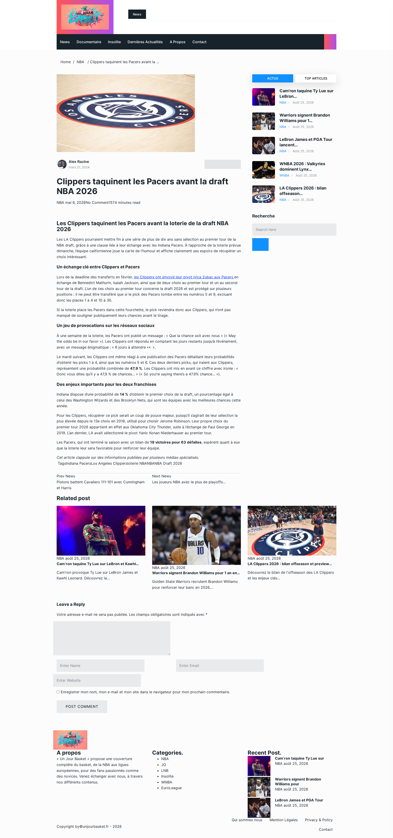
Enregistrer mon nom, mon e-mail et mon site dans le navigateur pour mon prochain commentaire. (145, 692)
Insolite (114, 42)
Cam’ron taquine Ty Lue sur (299, 758)
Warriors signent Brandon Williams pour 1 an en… (196, 573)
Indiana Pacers (78, 463)
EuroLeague (171, 788)
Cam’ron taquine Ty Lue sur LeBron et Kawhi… (98, 563)
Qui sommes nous (247, 820)
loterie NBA (137, 463)
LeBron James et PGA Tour (299, 800)
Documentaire (89, 42)
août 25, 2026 (77, 558)
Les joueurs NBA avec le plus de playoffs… (189, 479)
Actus (272, 78)
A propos (178, 42)
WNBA (284, 175)
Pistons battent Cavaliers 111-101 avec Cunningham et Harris (101, 482)
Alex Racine (79, 161)
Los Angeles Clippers (109, 463)
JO (163, 764)
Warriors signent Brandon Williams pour (298, 781)
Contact (199, 42)
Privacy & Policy (319, 820)
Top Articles (316, 78)
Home (65, 62)
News (65, 42)
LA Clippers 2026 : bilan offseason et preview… (290, 563)
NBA (80, 62)
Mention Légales (284, 820)
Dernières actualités (145, 42)
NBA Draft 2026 (168, 463)
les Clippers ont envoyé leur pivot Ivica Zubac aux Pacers (184, 277)
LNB (164, 770)
